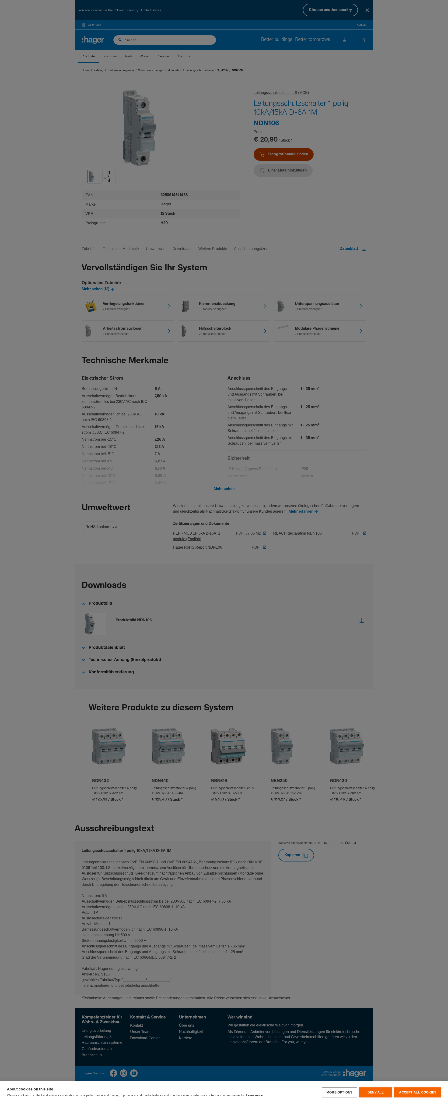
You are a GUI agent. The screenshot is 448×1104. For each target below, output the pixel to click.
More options (339, 1092)
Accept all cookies (417, 1092)
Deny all (376, 1092)
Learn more (254, 1095)
